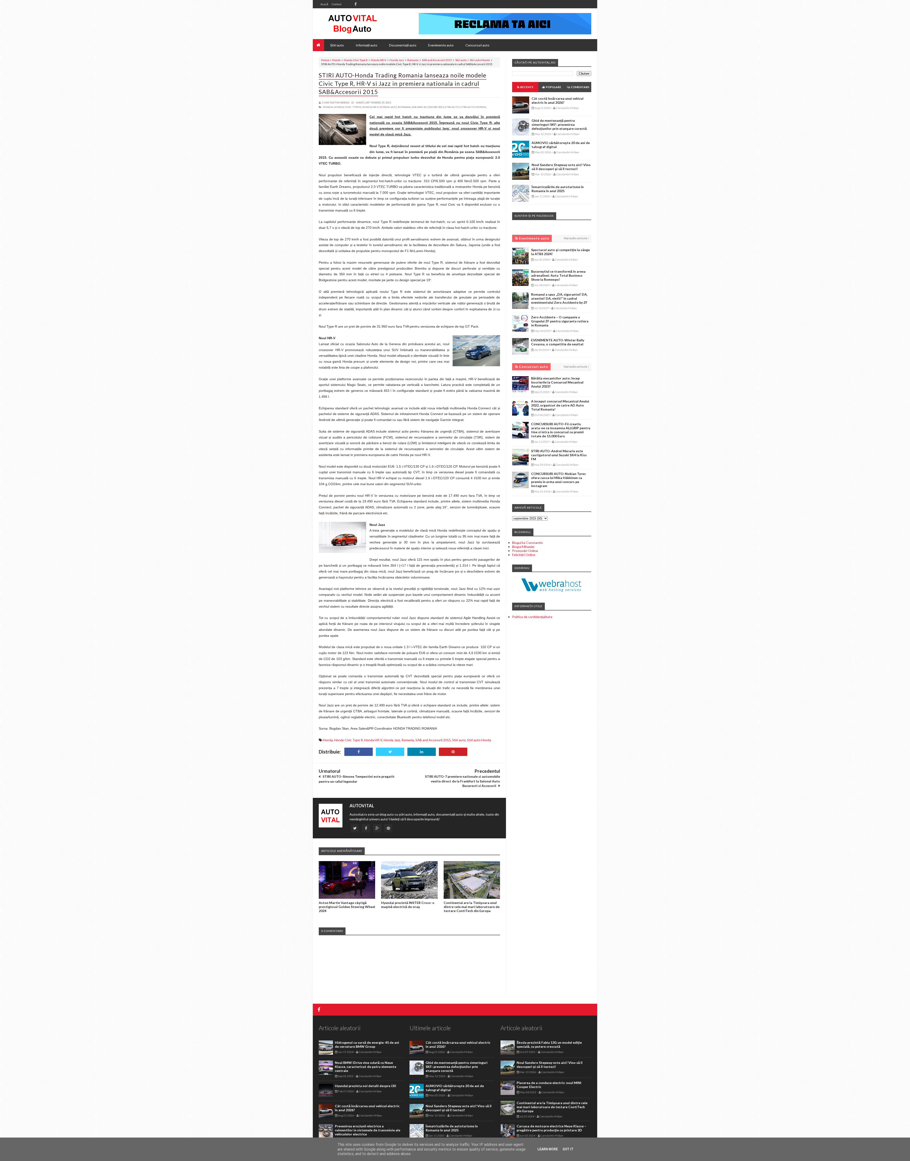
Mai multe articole (575, 238)
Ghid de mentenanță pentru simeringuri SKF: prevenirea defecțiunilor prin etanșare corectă (559, 124)
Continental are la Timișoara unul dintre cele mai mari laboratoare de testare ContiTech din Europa (472, 907)
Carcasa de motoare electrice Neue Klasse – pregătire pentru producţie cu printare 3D (551, 1128)
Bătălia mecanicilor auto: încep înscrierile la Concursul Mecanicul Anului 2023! (557, 382)
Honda (336, 60)
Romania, (404, 106)
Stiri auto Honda (480, 60)
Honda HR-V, (370, 106)
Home (325, 60)
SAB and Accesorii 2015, (428, 106)
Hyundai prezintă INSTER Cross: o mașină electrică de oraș (407, 905)
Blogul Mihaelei (523, 547)
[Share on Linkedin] (421, 752)
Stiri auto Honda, (473, 106)
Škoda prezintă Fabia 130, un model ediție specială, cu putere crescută (549, 1044)
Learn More (547, 1149)
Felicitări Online (523, 555)
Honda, (328, 106)
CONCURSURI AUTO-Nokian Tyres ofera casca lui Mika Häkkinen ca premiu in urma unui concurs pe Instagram (558, 480)
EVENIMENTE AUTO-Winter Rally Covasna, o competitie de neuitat (557, 342)
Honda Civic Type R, (347, 106)
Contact (336, 4)
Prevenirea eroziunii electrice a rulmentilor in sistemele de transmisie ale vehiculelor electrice (367, 1130)
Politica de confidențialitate (532, 617)
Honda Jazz (397, 60)
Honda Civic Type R (356, 60)
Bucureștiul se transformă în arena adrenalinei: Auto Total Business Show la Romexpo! (558, 275)
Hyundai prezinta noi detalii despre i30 (365, 1086)
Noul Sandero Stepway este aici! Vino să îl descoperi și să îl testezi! (561, 167)
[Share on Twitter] (390, 752)
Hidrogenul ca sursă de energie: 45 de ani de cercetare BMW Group (367, 1044)
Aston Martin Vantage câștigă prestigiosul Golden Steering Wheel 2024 (347, 907)
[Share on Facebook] (358, 752)
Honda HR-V (378, 60)
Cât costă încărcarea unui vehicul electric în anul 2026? (557, 100)
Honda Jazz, (388, 106)
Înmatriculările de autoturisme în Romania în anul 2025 (558, 189)
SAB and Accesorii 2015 (437, 60)
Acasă (324, 4)
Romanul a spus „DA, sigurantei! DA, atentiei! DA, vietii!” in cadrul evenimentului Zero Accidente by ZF (559, 298)
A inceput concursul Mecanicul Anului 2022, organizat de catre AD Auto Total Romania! (560, 405)
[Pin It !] (453, 752)
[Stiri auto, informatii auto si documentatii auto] (352, 23)
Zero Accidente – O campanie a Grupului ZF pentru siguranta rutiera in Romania (559, 321)
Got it (568, 1149)
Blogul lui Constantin (527, 543)
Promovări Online (525, 551)
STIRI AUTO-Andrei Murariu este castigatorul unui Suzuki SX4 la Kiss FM (559, 455)
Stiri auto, (452, 106)
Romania (413, 60)
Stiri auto (460, 60)
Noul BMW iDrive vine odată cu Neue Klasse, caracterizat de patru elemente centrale (365, 1067)
